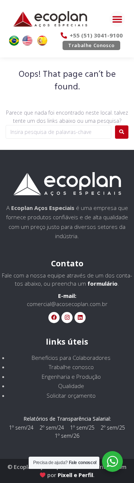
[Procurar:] (58, 132)
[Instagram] (67, 317)
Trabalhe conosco (71, 367)
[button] (117, 19)
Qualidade (71, 386)
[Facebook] (54, 317)
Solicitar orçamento (71, 395)
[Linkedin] (80, 317)
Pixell (65, 475)
